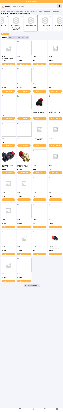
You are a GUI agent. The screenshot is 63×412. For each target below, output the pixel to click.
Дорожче (17, 37)
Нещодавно (25, 37)
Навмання (4, 37)
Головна (3, 11)
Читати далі (8, 199)
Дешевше (11, 37)
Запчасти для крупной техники (15, 11)
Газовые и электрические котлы (33, 11)
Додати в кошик (8, 64)
